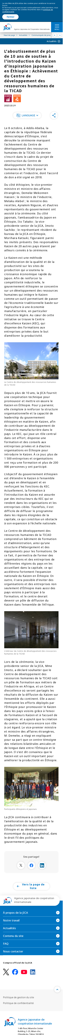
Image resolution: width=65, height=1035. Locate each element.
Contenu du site (13, 936)
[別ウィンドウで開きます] (21, 865)
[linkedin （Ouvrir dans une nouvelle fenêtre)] (33, 972)
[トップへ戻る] (57, 989)
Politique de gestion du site (18, 997)
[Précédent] (54, 35)
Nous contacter (13, 951)
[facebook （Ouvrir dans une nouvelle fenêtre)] (15, 972)
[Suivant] (59, 35)
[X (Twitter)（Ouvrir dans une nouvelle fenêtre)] (6, 972)
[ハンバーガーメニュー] (57, 25)
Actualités (52, 41)
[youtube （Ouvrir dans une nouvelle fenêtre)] (24, 972)
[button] (27, 115)
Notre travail (11, 920)
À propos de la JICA (15, 912)
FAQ (5, 943)
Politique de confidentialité (18, 1003)
